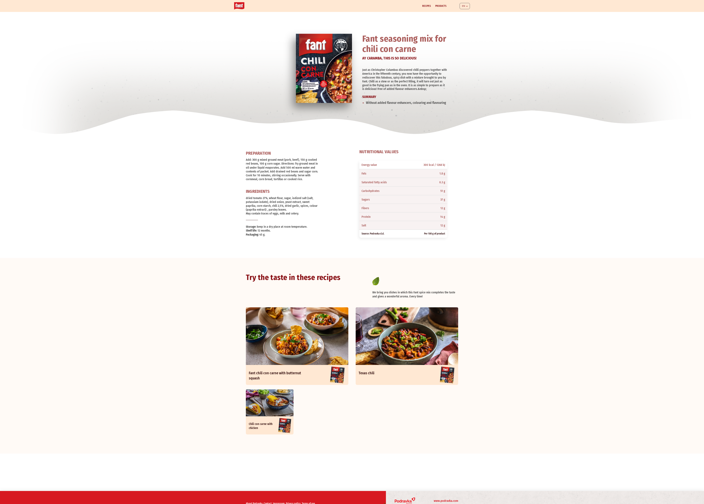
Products (440, 6)
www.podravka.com (446, 501)
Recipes (426, 6)
